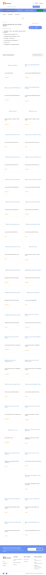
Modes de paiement (17, 562)
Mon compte (26, 559)
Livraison (15, 564)
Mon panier (26, 561)
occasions (19, 10)
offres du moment (29, 10)
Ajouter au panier (37, 27)
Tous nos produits (10, 10)
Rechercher (36, 6)
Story (4, 561)
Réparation (39, 10)
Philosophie (5, 563)
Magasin (4, 565)
